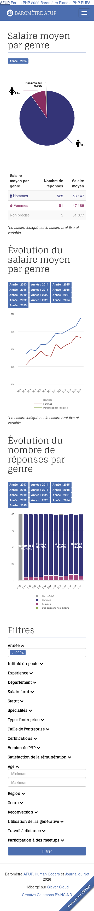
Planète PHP (69, 2)
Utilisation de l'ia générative (34, 821)
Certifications (20, 738)
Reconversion (21, 812)
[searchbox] (35, 652)
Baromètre (49, 2)
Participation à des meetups (34, 840)
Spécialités (18, 710)
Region (14, 793)
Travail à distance (25, 830)
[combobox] (47, 652)
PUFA (85, 2)
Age (11, 766)
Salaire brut (19, 691)
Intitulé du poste (23, 663)
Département (20, 682)
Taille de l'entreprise (27, 729)
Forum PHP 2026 (25, 2)
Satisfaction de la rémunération (38, 757)
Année (14, 645)
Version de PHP (22, 747)
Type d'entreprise (24, 719)
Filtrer (47, 851)
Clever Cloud (58, 886)
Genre (14, 802)
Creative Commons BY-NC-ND (47, 894)
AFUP (5, 2)
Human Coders (47, 873)
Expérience (18, 673)
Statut (14, 701)
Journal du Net (77, 873)
